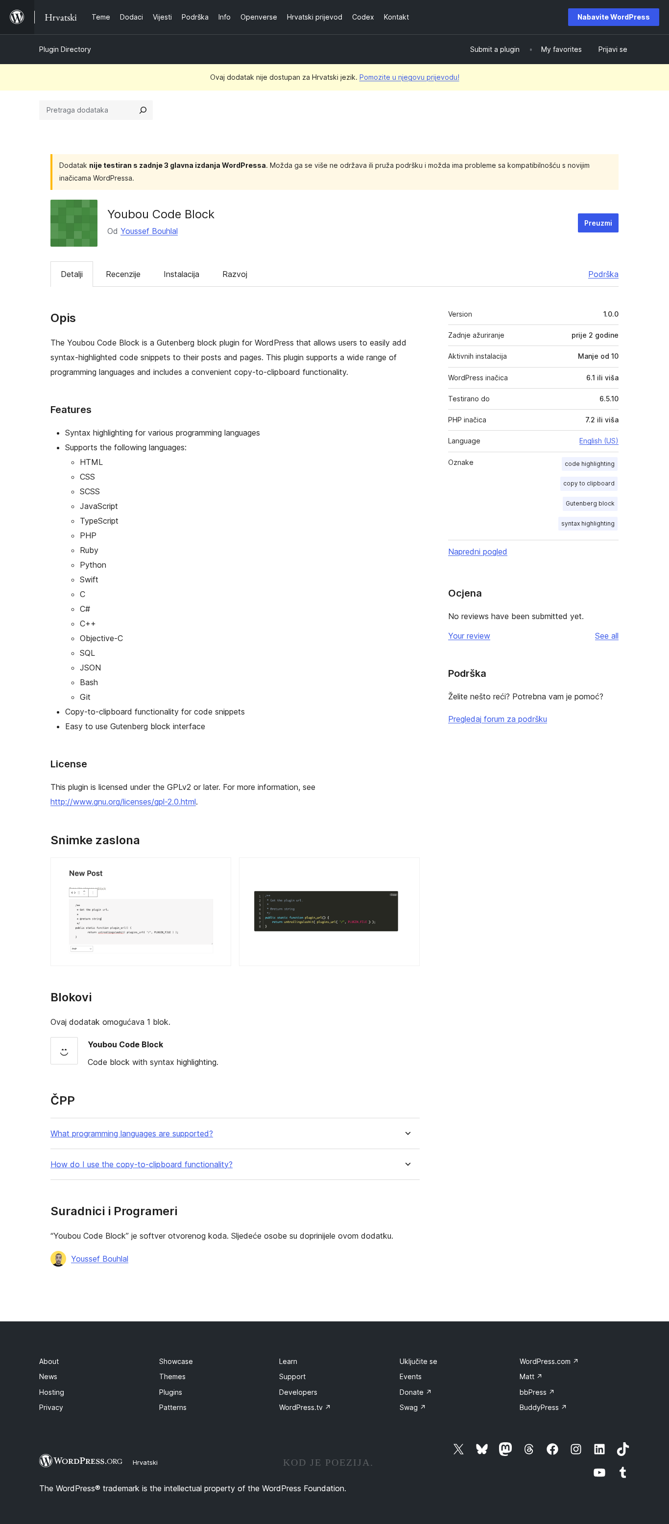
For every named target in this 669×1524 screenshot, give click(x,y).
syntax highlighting (588, 523)
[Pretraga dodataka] (143, 110)
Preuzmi (598, 223)
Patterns (173, 1407)
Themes (172, 1376)
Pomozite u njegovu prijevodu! (409, 77)
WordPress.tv (305, 1407)
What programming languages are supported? (131, 1133)
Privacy (51, 1407)
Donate (416, 1392)
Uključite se (418, 1361)
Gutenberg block (590, 503)
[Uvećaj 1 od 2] (218, 871)
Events (411, 1376)
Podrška (603, 274)
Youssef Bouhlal (149, 231)
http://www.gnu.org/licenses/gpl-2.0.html (123, 802)
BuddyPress (543, 1407)
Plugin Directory (65, 49)
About (49, 1361)
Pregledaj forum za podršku (497, 719)
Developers (298, 1392)
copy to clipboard (589, 483)
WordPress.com (549, 1361)
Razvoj (234, 274)
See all (607, 636)
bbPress (537, 1392)
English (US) (599, 441)
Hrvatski (145, 1462)
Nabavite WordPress (613, 17)
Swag (413, 1407)
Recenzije (123, 274)
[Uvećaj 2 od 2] (406, 871)
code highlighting (590, 463)
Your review (469, 636)
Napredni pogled (477, 551)
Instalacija (181, 274)
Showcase (176, 1361)
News (48, 1376)
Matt (531, 1376)
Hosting (51, 1392)
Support (292, 1376)
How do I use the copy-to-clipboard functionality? (141, 1164)
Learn (288, 1361)
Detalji (72, 274)
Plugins (170, 1392)
